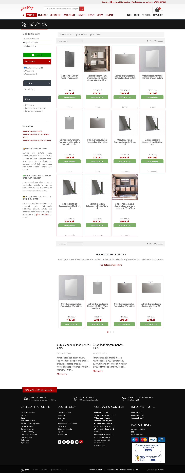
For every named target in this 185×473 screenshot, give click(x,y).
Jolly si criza (62, 426)
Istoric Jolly (61, 415)
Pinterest (72, 442)
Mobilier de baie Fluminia (32, 131)
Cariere (60, 421)
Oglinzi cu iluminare (31, 39)
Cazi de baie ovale (27, 429)
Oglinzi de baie (42, 214)
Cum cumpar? (136, 412)
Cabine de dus (26, 437)
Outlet (91, 15)
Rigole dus (25, 443)
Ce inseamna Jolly (64, 412)
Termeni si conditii (96, 470)
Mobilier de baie (66, 34)
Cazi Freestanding (27, 432)
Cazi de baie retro (27, 426)
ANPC (137, 470)
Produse (30, 15)
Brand (27, 99)
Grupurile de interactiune (67, 423)
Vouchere (146, 15)
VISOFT (100, 15)
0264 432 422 (99, 432)
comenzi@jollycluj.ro (121, 2)
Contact (109, 15)
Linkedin (64, 442)
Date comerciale (100, 446)
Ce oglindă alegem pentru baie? (108, 346)
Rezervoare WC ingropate (30, 423)
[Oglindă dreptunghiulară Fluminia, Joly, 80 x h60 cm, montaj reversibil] (97, 287)
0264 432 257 (109, 426)
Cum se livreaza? (137, 415)
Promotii (81, 15)
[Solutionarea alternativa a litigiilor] (148, 458)
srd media (160, 470)
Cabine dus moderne (29, 434)
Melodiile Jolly (63, 434)
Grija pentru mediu (65, 429)
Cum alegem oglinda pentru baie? (73, 346)
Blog (129, 15)
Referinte (61, 418)
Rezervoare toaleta (28, 421)
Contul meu (158, 15)
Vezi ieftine (111, 265)
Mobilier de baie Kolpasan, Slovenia (37, 140)
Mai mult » (62, 374)
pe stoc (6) (38, 55)
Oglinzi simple (30, 46)
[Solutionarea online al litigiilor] (148, 448)
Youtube (68, 442)
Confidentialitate (111, 470)
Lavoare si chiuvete (28, 412)
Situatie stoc (30, 61)
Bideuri (23, 418)
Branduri (42, 15)
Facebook (59, 442)
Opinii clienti (99, 443)
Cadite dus (25, 440)
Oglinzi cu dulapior (31, 42)
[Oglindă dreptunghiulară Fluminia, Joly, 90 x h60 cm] (124, 287)
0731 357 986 (160, 2)
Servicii (137, 15)
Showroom (55, 15)
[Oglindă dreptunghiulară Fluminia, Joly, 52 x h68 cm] (71, 287)
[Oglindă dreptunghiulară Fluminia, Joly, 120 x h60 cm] (150, 287)
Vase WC (24, 415)
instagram (77, 442)
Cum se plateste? (137, 418)
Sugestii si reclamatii (102, 440)
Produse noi (69, 15)
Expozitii (61, 432)
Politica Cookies (126, 470)
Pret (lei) (28, 83)
